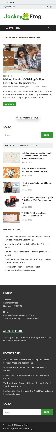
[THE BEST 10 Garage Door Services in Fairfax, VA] (11, 213)
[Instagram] (51, 7)
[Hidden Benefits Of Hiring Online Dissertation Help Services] (28, 58)
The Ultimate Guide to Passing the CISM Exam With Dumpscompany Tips (37, 200)
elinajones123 (27, 87)
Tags (34, 146)
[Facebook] (43, 7)
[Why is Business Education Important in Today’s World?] (11, 168)
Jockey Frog (23, 425)
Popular (9, 146)
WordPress (17, 429)
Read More (8, 103)
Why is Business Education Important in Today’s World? (34, 169)
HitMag (29, 429)
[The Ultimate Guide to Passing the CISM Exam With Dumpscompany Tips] (11, 197)
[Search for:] (28, 135)
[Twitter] (47, 7)
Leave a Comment (41, 87)
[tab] (9, 145)
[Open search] (49, 28)
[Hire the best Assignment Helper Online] (11, 183)
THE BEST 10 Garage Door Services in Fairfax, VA (33, 214)
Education (7, 76)
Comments (23, 146)
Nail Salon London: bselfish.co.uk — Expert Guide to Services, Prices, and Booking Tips (36, 156)
